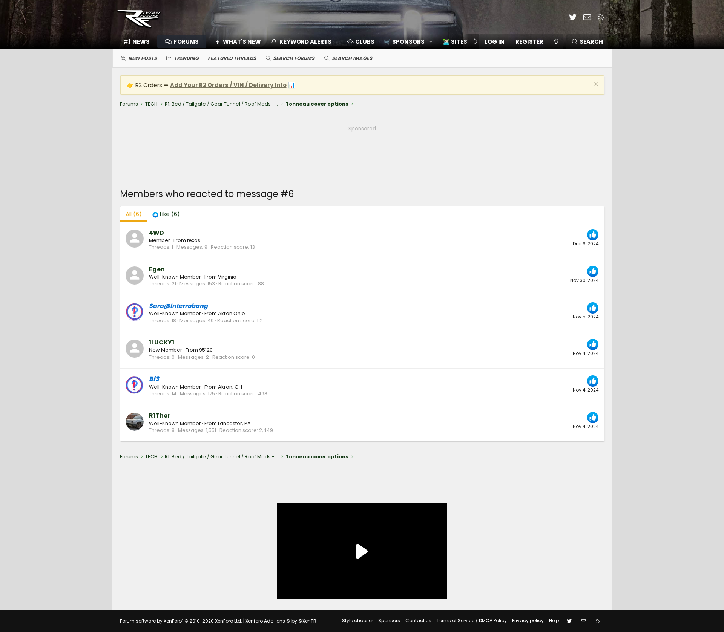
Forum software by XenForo (181, 621)
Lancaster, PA (234, 423)
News (141, 42)
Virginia (227, 276)
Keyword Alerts (305, 42)
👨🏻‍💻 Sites (455, 42)
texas (193, 240)
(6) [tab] (134, 214)
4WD (156, 232)
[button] (405, 41)
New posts (142, 58)
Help (554, 620)
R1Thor (159, 415)
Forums (186, 42)
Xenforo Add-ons (280, 621)
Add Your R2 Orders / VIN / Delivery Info (228, 85)
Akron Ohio (231, 313)
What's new (242, 42)
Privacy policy (528, 620)
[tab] (166, 214)
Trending (186, 58)
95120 (206, 349)
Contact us (418, 620)
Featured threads (232, 58)
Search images (352, 58)
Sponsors (389, 620)
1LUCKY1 (161, 342)
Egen (157, 269)
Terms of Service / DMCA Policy (472, 620)
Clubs (364, 42)
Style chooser (357, 620)
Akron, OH (230, 386)
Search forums (293, 58)
